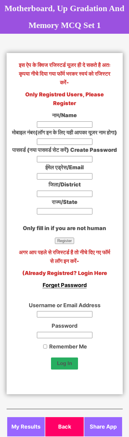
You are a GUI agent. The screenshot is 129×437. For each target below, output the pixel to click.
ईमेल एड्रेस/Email (64, 167)
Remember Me (67, 346)
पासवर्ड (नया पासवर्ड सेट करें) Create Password (64, 150)
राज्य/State (64, 202)
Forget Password (65, 285)
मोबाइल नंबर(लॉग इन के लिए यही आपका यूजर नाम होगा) (64, 132)
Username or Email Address (64, 305)
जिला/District (65, 184)
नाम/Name (64, 115)
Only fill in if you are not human (64, 228)
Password (64, 326)
